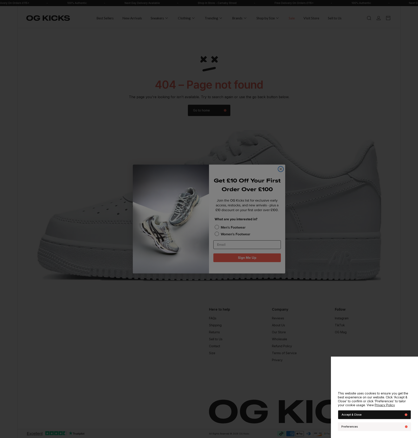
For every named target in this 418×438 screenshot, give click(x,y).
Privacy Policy (385, 405)
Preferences (349, 426)
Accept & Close (352, 414)
